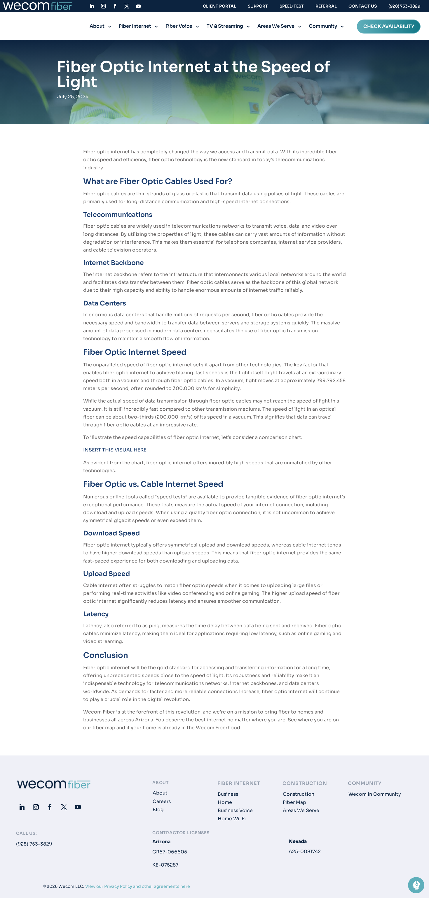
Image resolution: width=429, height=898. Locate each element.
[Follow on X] (126, 6)
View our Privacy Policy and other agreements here (137, 886)
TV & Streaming (225, 26)
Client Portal (219, 6)
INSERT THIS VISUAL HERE (115, 450)
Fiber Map (294, 802)
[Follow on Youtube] (138, 6)
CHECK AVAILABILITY (388, 26)
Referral (326, 6)
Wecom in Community (374, 794)
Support (258, 6)
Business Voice (235, 810)
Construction (298, 794)
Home (225, 802)
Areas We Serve (275, 26)
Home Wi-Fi (232, 819)
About (97, 26)
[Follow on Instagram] (103, 6)
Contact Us (362, 6)
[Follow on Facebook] (115, 6)
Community (323, 26)
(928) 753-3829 (404, 6)
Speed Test (292, 6)
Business (228, 794)
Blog (158, 810)
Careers (162, 801)
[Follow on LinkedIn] (91, 6)
